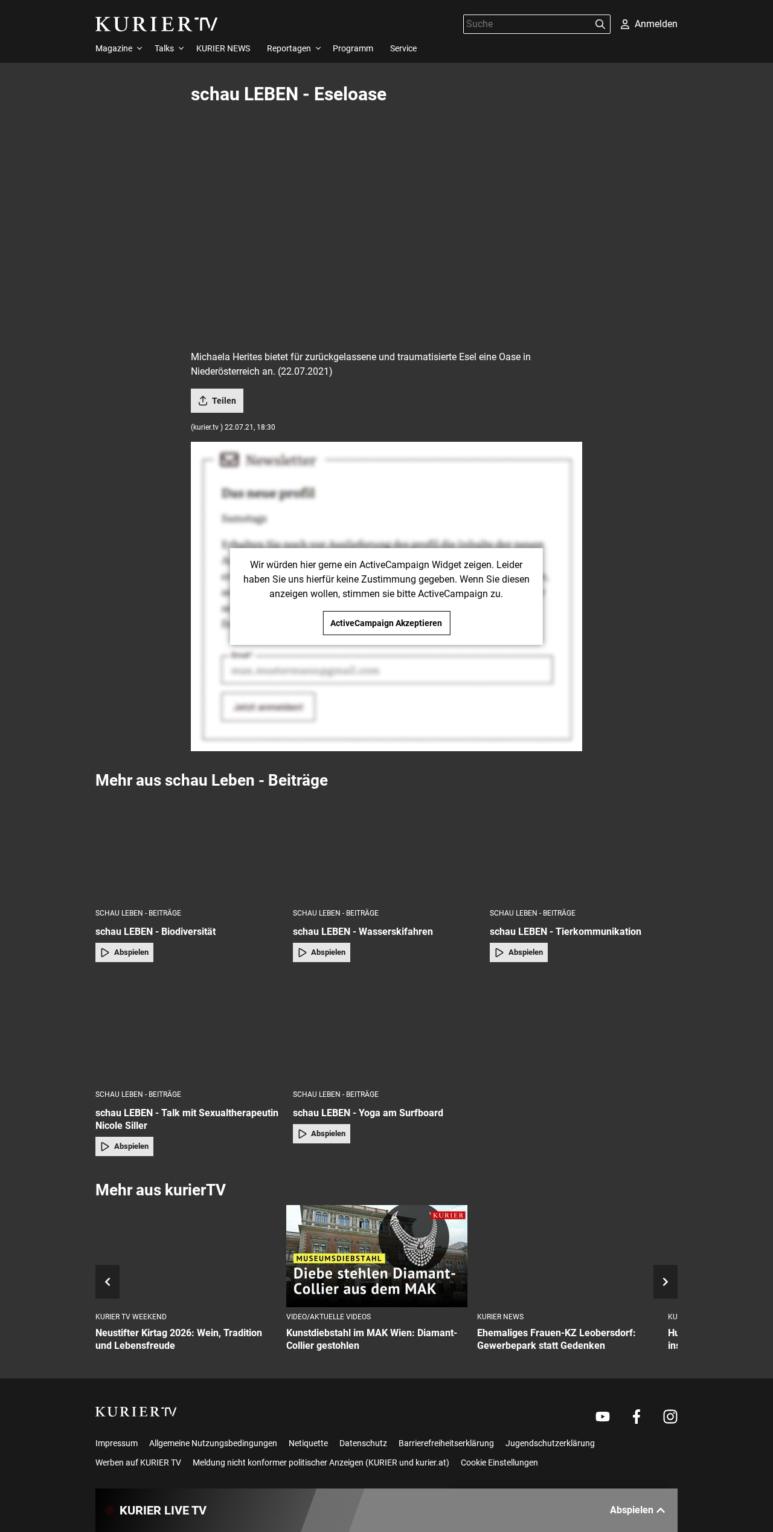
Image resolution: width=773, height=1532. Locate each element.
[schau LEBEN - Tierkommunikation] (584, 848)
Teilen (224, 401)
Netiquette (308, 1443)
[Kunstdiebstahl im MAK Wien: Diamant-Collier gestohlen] (376, 1256)
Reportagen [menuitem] (289, 48)
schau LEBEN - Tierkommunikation (565, 931)
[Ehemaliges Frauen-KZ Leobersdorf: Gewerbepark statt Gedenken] (567, 1256)
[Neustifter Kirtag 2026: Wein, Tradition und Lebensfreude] (186, 1256)
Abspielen (131, 952)
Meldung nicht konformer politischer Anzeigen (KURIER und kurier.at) (321, 1462)
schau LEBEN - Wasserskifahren (363, 931)
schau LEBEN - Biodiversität (155, 931)
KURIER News (500, 1317)
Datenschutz (363, 1443)
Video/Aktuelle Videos (328, 1317)
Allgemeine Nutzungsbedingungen (213, 1443)
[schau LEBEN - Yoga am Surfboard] (387, 1029)
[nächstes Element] (665, 1282)
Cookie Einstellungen (499, 1462)
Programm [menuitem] (353, 48)
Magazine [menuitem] (113, 48)
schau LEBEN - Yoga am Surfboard (368, 1113)
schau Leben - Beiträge (138, 913)
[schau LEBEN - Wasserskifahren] (387, 848)
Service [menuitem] (403, 48)
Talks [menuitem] (164, 48)
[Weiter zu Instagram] (670, 1416)
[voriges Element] (107, 1282)
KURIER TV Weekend (131, 1317)
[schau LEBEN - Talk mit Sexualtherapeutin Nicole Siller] (189, 1029)
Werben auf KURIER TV (138, 1462)
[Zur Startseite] (156, 24)
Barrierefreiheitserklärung (446, 1443)
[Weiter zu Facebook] (636, 1416)
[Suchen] (600, 24)
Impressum (116, 1443)
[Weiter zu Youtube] (602, 1416)
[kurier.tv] (136, 1412)
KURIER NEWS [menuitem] (223, 48)
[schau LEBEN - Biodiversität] (189, 848)
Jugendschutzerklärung (550, 1443)
